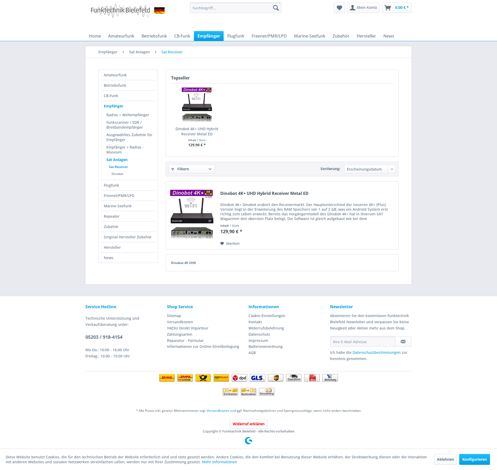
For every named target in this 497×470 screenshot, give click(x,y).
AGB (252, 352)
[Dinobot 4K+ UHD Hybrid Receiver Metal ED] (197, 105)
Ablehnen (445, 459)
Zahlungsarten (179, 334)
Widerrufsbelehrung (266, 328)
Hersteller (112, 247)
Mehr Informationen (219, 461)
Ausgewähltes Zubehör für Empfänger (129, 137)
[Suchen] (276, 8)
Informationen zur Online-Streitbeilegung (203, 346)
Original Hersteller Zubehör (128, 236)
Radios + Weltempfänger (127, 114)
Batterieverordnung (265, 346)
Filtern (182, 168)
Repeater (112, 216)
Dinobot (117, 174)
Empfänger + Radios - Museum (125, 150)
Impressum (258, 340)
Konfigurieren (474, 459)
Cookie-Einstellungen (266, 315)
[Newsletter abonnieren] (403, 341)
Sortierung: (330, 168)
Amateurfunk (115, 74)
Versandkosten (180, 321)
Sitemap (174, 315)
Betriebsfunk (115, 85)
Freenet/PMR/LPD (119, 195)
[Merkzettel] (339, 8)
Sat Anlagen (117, 159)
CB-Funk (111, 95)
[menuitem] (235, 8)
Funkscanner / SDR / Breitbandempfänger (124, 125)
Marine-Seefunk (118, 205)
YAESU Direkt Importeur (187, 328)
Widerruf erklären (249, 423)
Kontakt (255, 321)
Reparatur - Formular (185, 340)
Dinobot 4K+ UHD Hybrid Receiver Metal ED (197, 131)
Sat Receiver (118, 167)
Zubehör (111, 226)
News (108, 257)
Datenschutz (259, 334)
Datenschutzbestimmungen (377, 352)
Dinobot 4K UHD (183, 263)
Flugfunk (111, 185)
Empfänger (113, 106)
